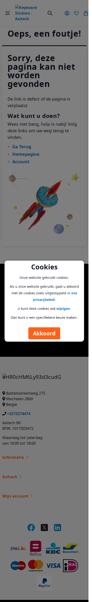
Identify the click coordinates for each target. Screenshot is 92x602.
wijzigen (63, 308)
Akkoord (44, 333)
